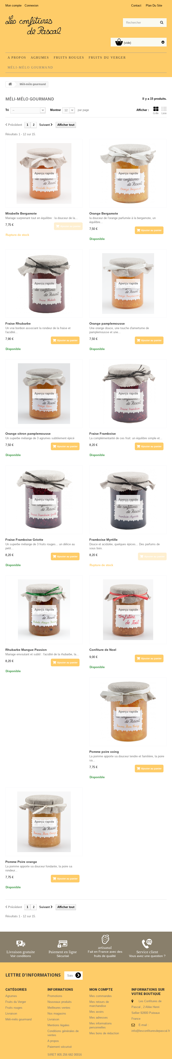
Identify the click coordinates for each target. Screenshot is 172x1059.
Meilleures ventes (58, 1007)
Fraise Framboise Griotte (24, 539)
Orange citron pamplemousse (28, 433)
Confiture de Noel (102, 649)
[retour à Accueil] (10, 84)
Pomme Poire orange (21, 862)
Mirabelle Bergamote (21, 213)
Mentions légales (58, 1025)
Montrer (55, 110)
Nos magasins (56, 1013)
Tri (7, 110)
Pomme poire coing (104, 751)
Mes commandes (100, 996)
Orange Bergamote (103, 213)
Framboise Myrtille (103, 539)
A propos (17, 57)
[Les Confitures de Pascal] (33, 24)
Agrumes (40, 57)
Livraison (11, 1013)
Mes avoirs (96, 1011)
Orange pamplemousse (107, 323)
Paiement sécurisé (59, 1046)
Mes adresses (98, 1017)
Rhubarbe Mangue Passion (26, 649)
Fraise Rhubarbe (18, 323)
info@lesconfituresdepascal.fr (150, 1030)
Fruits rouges (69, 57)
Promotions (54, 996)
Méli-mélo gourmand (30, 67)
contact (136, 5)
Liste (164, 113)
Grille (156, 113)
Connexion (31, 5)
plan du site (154, 5)
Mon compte (13, 5)
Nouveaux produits (59, 1002)
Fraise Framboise (102, 433)
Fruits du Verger (107, 57)
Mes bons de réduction (104, 1033)
